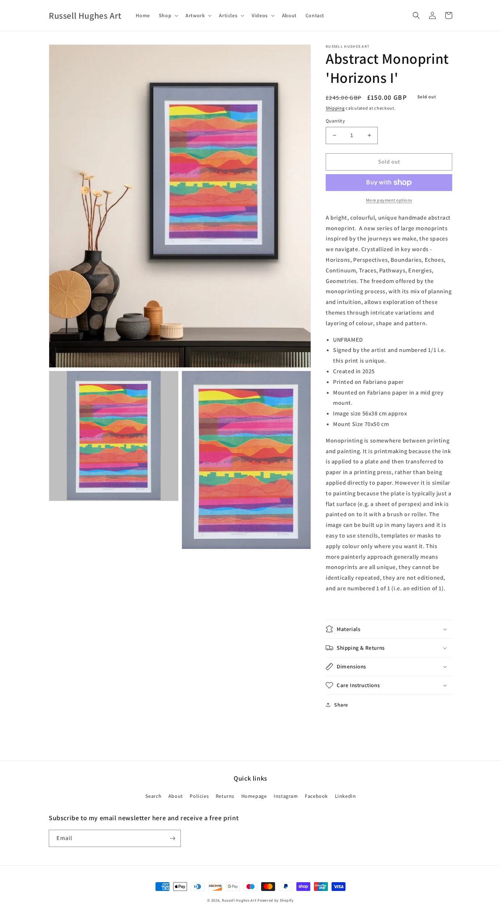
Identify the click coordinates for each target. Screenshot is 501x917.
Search (153, 796)
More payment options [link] (389, 200)
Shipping (335, 108)
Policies (199, 796)
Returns (225, 796)
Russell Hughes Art (239, 900)
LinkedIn (345, 796)
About (175, 796)
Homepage (254, 796)
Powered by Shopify (275, 900)
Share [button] (341, 704)
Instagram (286, 796)
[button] (167, 15)
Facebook (316, 796)
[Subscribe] (172, 838)
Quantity (335, 121)
